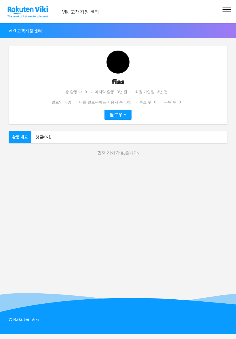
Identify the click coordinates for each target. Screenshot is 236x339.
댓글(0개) (44, 136)
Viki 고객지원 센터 (80, 12)
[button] (226, 9)
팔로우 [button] (116, 114)
